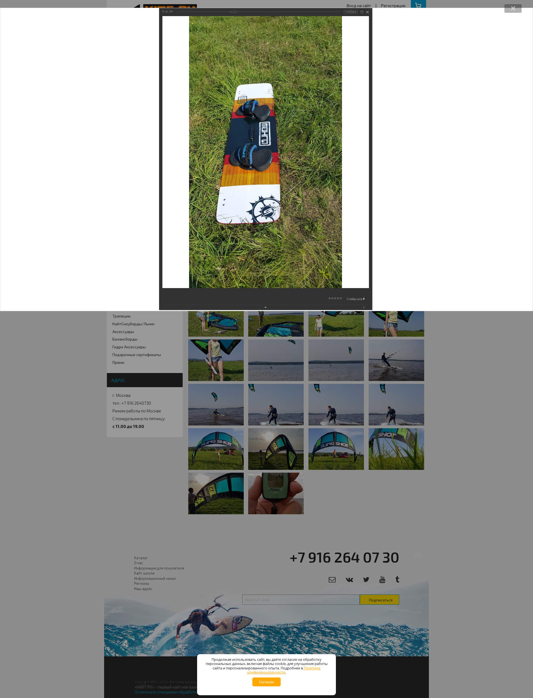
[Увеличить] (362, 12)
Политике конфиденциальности (284, 670)
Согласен (266, 682)
